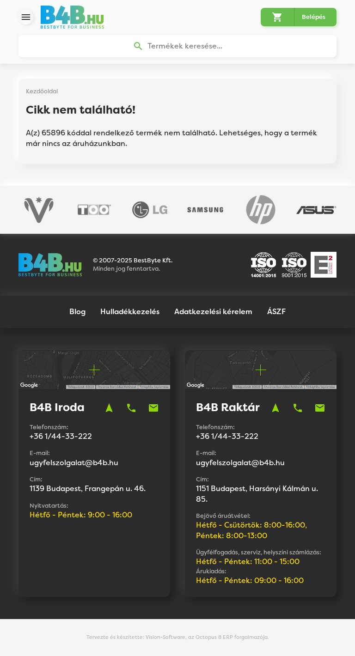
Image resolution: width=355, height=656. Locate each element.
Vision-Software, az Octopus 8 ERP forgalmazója (207, 637)
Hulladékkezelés (129, 311)
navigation (109, 407)
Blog (77, 311)
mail (153, 407)
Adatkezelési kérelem (213, 311)
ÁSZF (276, 311)
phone (131, 407)
